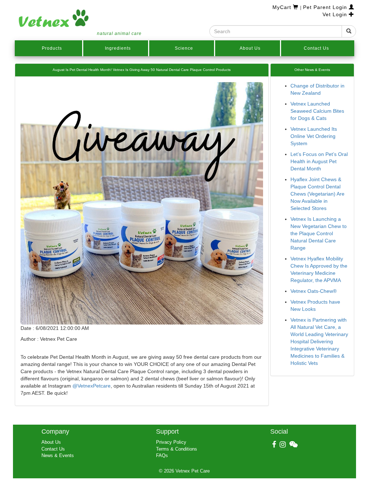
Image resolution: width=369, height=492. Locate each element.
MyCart (282, 7)
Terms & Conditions (176, 449)
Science (184, 48)
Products (52, 48)
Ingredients (118, 48)
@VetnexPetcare (91, 386)
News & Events (57, 455)
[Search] (349, 31)
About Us (250, 48)
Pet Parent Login (326, 7)
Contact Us (316, 48)
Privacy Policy (171, 442)
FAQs (162, 455)
